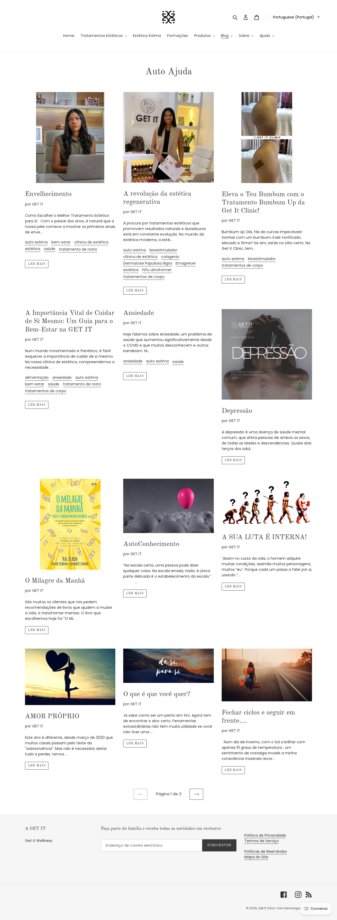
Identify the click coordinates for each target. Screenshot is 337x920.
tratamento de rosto (78, 249)
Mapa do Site (256, 857)
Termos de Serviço (261, 841)
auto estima (36, 242)
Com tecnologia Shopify (294, 908)
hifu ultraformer (157, 269)
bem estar (61, 242)
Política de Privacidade (265, 835)
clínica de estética (91, 242)
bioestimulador (163, 250)
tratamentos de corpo (144, 276)
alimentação (37, 377)
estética (32, 248)
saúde (49, 248)
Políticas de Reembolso (265, 851)
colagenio (170, 256)
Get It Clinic (266, 908)
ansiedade (62, 377)
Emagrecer (186, 263)
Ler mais (37, 264)
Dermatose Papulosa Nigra (147, 263)
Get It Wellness (38, 840)
